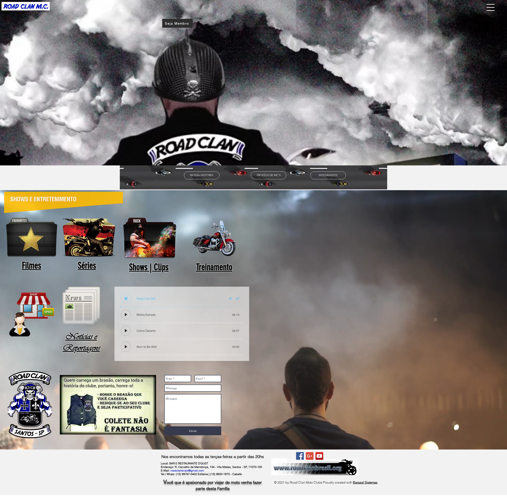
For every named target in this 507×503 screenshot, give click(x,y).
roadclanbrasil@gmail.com (187, 470)
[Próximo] (150, 405)
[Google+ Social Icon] (310, 456)
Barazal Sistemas (365, 482)
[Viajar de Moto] (108, 428)
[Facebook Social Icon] (300, 456)
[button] (490, 7)
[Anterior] (65, 405)
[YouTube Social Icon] (319, 456)
